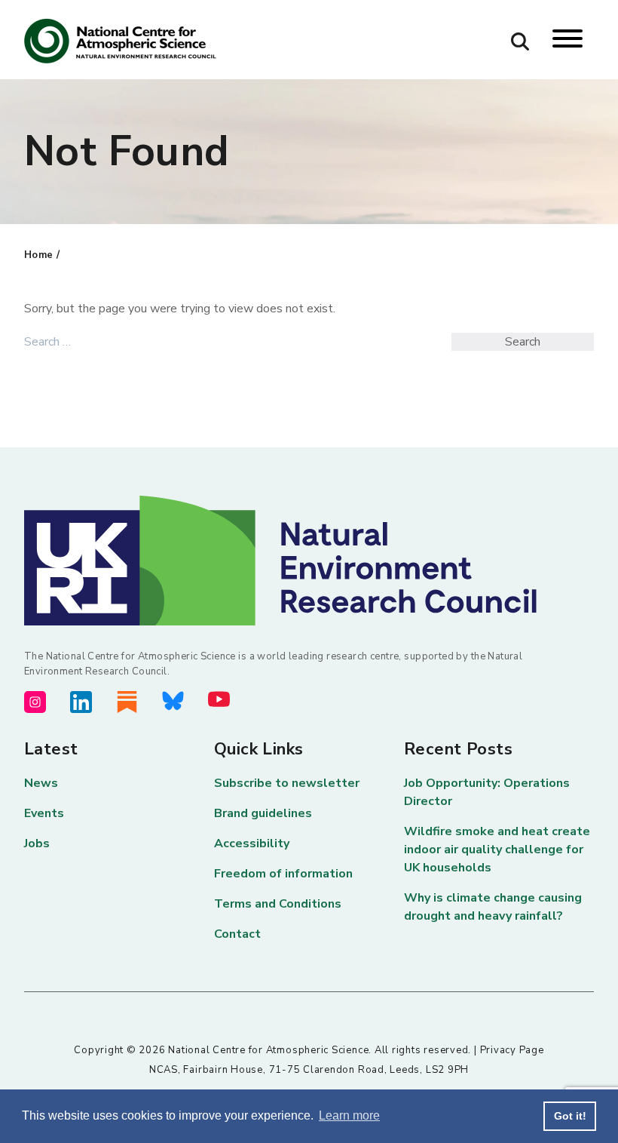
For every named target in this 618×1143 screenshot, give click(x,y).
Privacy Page (512, 1050)
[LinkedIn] (81, 702)
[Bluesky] (173, 701)
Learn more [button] (349, 1115)
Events (44, 813)
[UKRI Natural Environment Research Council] (309, 561)
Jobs (37, 843)
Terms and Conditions (277, 904)
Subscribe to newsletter (286, 783)
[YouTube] (219, 699)
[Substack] (127, 702)
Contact (237, 934)
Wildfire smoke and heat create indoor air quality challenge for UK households (497, 849)
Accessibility (251, 843)
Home (39, 255)
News (41, 783)
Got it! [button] (570, 1116)
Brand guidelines (263, 813)
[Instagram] (35, 702)
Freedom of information (283, 873)
